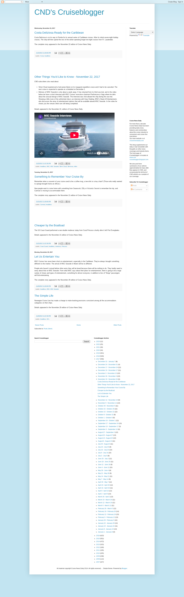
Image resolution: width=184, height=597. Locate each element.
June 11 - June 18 (104, 464)
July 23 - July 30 (103, 447)
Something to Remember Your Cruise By (58, 176)
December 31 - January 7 (107, 361)
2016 (98, 535)
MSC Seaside (54, 166)
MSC (48, 166)
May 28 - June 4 (103, 470)
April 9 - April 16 (103, 491)
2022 (98, 344)
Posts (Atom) (48, 329)
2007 (98, 562)
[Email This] (59, 53)
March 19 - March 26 (105, 500)
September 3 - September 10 (108, 429)
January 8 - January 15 (106, 529)
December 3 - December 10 (107, 373)
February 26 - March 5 (105, 508)
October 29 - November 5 (107, 406)
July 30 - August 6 (104, 444)
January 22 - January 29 (106, 523)
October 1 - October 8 (105, 418)
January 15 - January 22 (106, 526)
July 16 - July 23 (103, 450)
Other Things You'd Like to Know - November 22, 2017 (67, 76)
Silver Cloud (63, 166)
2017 (98, 359)
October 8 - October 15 (106, 415)
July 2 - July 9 (103, 456)
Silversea (70, 166)
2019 (98, 353)
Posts (134, 185)
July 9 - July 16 (103, 453)
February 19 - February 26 (107, 511)
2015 (98, 538)
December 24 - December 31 (108, 364)
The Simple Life (43, 295)
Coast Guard (44, 246)
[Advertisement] (80, 66)
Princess (64, 246)
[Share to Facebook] (66, 53)
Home (79, 325)
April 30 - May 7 (103, 482)
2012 (98, 547)
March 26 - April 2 (104, 497)
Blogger (124, 568)
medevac (58, 246)
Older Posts (117, 325)
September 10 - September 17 (108, 426)
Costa (42, 56)
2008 (98, 559)
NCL (48, 319)
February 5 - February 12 (106, 517)
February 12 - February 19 (107, 514)
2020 (98, 350)
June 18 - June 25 (104, 462)
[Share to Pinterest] (69, 53)
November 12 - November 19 (108, 400)
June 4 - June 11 (104, 467)
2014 (98, 541)
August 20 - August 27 (105, 435)
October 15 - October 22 (106, 412)
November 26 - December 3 (107, 376)
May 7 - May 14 (103, 479)
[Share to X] (64, 53)
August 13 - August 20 (105, 438)
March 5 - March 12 (105, 505)
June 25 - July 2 (103, 459)
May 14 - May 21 (104, 476)
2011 (98, 550)
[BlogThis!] (62, 53)
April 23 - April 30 (104, 485)
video (75, 166)
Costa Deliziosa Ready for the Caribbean (59, 32)
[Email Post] (55, 53)
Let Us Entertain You (46, 256)
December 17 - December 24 (108, 367)
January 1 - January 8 (105, 532)
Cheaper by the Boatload (49, 225)
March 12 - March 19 (105, 503)
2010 (98, 553)
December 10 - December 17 (108, 370)
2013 (98, 544)
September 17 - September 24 (108, 423)
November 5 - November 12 (107, 403)
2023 (98, 341)
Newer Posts (39, 325)
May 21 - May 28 (104, 473)
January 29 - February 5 (106, 520)
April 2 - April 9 (103, 494)
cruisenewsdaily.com (137, 140)
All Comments (137, 189)
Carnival (42, 204)
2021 (98, 347)
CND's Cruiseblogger (69, 12)
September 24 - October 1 (107, 420)
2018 (98, 356)
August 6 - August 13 (105, 441)
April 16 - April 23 (104, 488)
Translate (146, 35)
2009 (98, 556)
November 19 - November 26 (108, 379)
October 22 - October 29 (106, 409)
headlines (47, 56)
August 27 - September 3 (106, 432)
